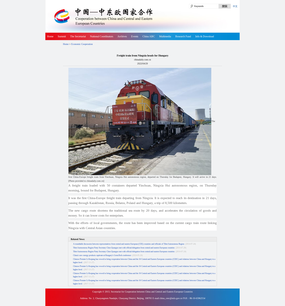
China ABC (148, 36)
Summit (62, 36)
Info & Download (204, 36)
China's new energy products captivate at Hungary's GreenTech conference (102, 255)
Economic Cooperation (82, 44)
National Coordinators (101, 36)
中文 (235, 6)
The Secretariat (78, 36)
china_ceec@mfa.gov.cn (171, 298)
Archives (122, 36)
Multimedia (165, 36)
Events (134, 36)
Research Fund (183, 36)
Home (50, 36)
